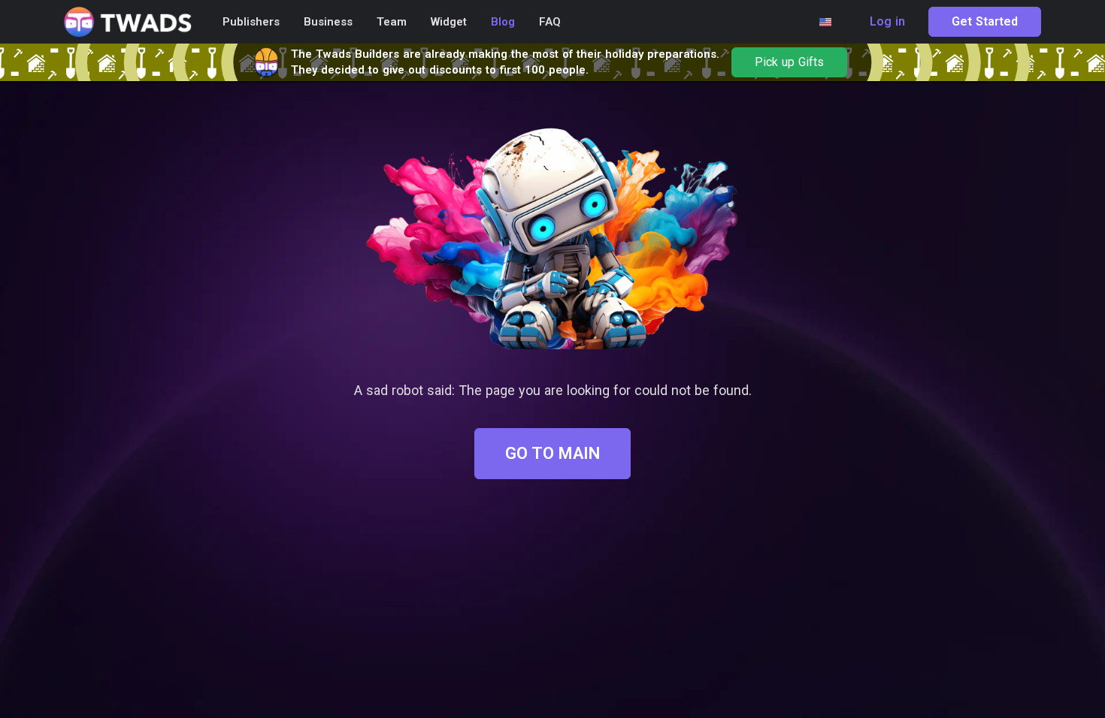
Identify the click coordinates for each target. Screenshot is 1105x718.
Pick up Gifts (789, 62)
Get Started (984, 22)
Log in (887, 22)
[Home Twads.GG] (128, 22)
